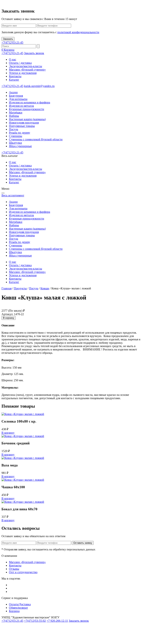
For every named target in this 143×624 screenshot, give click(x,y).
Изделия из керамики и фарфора (29, 102)
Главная (6, 288)
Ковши (44, 288)
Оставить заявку (82, 542)
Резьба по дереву (19, 132)
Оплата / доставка (20, 62)
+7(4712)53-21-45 (12, 42)
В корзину (8, 317)
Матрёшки (15, 112)
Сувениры (15, 136)
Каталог (14, 79)
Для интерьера (18, 99)
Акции (13, 92)
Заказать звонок (34, 53)
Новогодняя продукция (24, 122)
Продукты (20, 288)
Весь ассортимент (12, 195)
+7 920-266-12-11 (57, 620)
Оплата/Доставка (20, 604)
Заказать (8, 39)
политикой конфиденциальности (78, 32)
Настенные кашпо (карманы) (27, 119)
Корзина (14, 611)
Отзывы (14, 568)
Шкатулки (15, 142)
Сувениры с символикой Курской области (36, 139)
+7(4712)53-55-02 (35, 620)
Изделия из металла (21, 105)
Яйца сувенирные (20, 146)
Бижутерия (16, 95)
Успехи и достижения (22, 72)
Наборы (14, 115)
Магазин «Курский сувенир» (27, 69)
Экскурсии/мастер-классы (25, 66)
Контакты (15, 76)
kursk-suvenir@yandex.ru (39, 86)
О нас (12, 59)
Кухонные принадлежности (26, 109)
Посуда (13, 129)
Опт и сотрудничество (23, 572)
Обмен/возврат (18, 607)
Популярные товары (22, 126)
